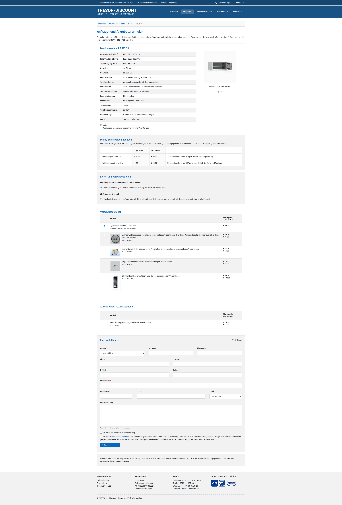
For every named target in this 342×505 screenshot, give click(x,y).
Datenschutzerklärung (122, 437)
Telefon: (177, 370)
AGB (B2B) (149, 486)
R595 (130, 24)
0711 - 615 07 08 (237, 3)
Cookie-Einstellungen (143, 489)
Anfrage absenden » (110, 445)
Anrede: (104, 348)
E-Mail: (103, 370)
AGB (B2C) (139, 486)
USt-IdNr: (177, 359)
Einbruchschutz (103, 480)
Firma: (103, 359)
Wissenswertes (203, 12)
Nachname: (202, 348)
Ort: (139, 391)
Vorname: (153, 348)
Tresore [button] (186, 12)
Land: (212, 391)
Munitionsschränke (117, 24)
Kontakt (236, 12)
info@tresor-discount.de (188, 489)
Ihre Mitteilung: (106, 402)
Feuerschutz (102, 483)
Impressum (139, 480)
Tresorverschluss (104, 486)
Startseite (174, 12)
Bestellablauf (222, 12)
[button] (218, 92)
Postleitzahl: (106, 391)
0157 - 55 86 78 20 (190, 486)
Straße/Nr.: (105, 381)
